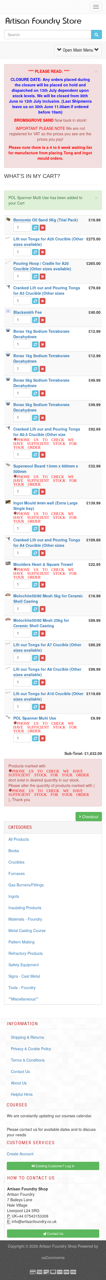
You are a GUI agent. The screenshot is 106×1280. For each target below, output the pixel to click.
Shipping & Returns (27, 1037)
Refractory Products (25, 953)
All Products (18, 839)
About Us (19, 1083)
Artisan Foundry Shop (58, 1246)
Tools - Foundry (22, 987)
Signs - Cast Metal (24, 976)
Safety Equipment (23, 964)
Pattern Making (21, 942)
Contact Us (20, 1071)
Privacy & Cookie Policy (31, 1048)
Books (13, 850)
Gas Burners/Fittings (26, 884)
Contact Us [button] (54, 1233)
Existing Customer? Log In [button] (54, 1165)
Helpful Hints (22, 1094)
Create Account (20, 1153)
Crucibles (16, 862)
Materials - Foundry (25, 919)
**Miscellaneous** (23, 999)
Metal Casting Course (27, 930)
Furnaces (16, 873)
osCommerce (53, 1257)
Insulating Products (24, 907)
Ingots (13, 896)
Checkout (89, 816)
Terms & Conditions (28, 1060)
